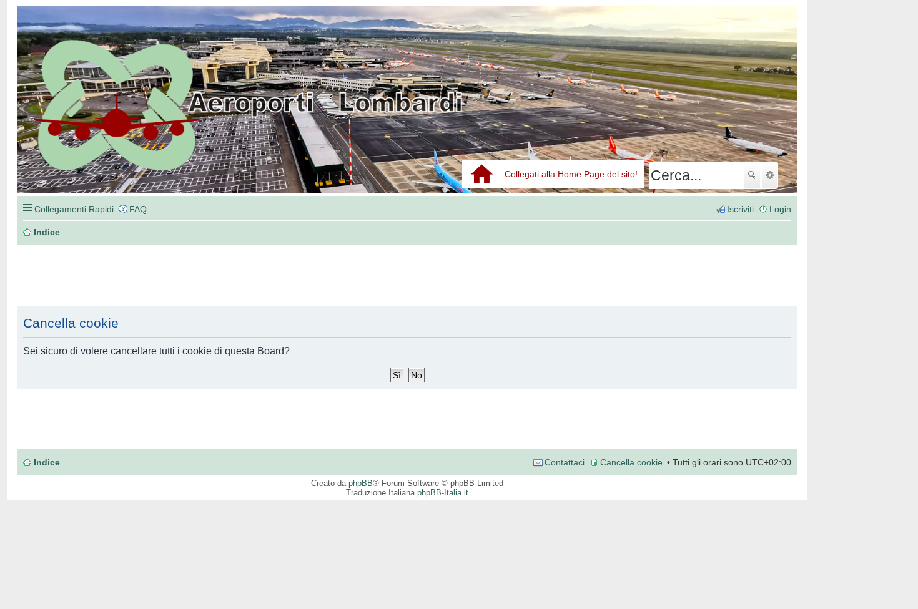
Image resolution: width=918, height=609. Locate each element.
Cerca (752, 175)
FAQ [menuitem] (138, 209)
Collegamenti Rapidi (74, 209)
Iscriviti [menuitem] (740, 209)
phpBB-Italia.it (442, 492)
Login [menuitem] (780, 209)
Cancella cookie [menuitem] (631, 462)
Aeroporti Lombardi (407, 114)
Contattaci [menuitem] (565, 462)
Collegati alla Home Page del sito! (571, 174)
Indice (47, 462)
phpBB (360, 483)
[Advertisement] (204, 276)
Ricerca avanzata (769, 175)
